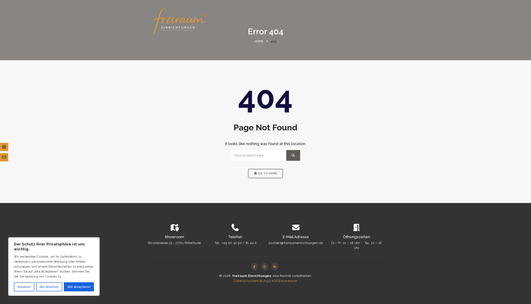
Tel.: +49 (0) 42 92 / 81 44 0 (236, 243)
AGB (274, 281)
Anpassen (24, 286)
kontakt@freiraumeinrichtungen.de (296, 243)
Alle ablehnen (49, 286)
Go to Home (267, 173)
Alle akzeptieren (78, 286)
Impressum (289, 281)
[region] (54, 266)
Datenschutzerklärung (251, 281)
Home (259, 41)
